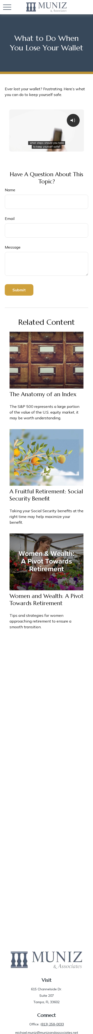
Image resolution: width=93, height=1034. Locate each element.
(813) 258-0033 (52, 1024)
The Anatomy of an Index (43, 394)
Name (10, 189)
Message (13, 247)
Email (10, 218)
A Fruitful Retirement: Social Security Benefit (46, 495)
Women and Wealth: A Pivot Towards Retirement (46, 599)
